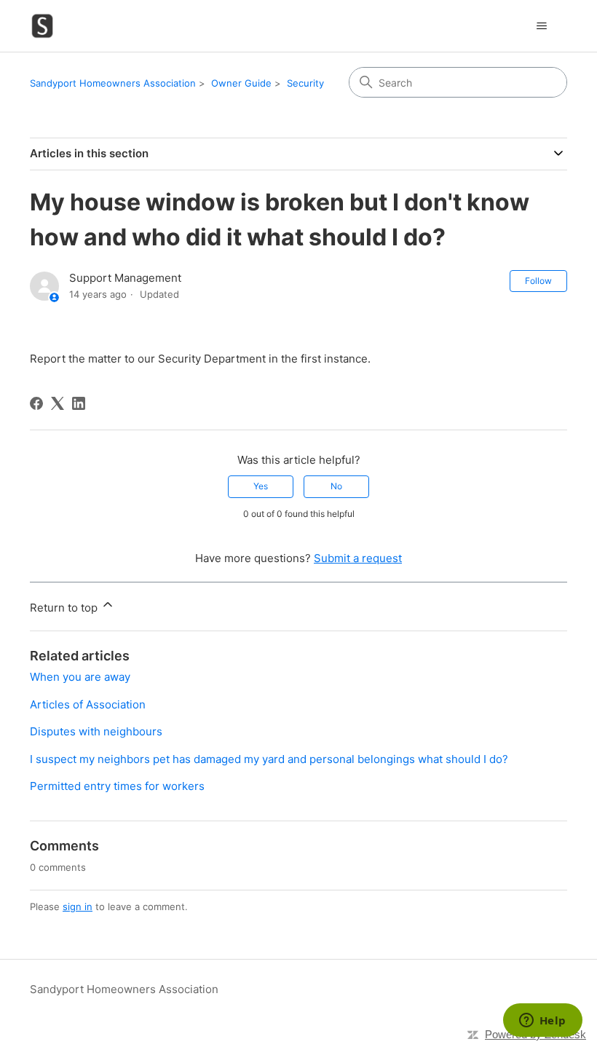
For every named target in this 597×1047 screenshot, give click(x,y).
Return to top (65, 608)
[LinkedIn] (78, 403)
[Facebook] (36, 403)
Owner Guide (241, 83)
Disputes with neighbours (96, 731)
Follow (538, 280)
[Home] (42, 25)
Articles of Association (88, 704)
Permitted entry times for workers (117, 786)
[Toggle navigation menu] (541, 26)
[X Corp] (57, 403)
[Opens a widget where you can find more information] (542, 1021)
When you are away (80, 677)
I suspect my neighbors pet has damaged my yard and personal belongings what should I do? (269, 759)
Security (305, 83)
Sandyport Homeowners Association (113, 83)
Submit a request (358, 558)
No (336, 486)
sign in (77, 906)
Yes (260, 486)
